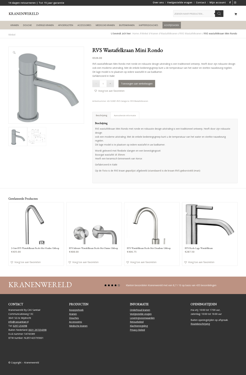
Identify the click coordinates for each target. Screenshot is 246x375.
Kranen (73, 313)
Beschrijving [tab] (101, 115)
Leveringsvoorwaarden (142, 318)
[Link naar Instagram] (235, 2)
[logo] (25, 15)
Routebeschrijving (200, 323)
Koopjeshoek (76, 309)
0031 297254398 (37, 329)
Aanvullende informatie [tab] (125, 115)
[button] (109, 91)
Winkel (11, 34)
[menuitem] (158, 2)
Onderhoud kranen (140, 309)
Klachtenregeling (139, 325)
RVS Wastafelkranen (139, 101)
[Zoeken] (219, 13)
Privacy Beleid (137, 329)
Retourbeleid (137, 321)
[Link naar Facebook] (230, 2)
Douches (74, 318)
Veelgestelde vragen (141, 313)
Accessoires (75, 321)
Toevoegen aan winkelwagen (137, 83)
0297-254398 (20, 325)
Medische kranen (78, 325)
